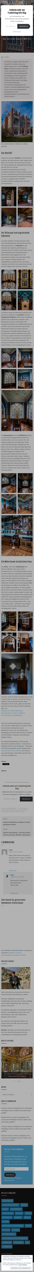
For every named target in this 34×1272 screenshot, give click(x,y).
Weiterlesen (17, 31)
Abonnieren (23, 26)
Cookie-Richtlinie (22, 1264)
